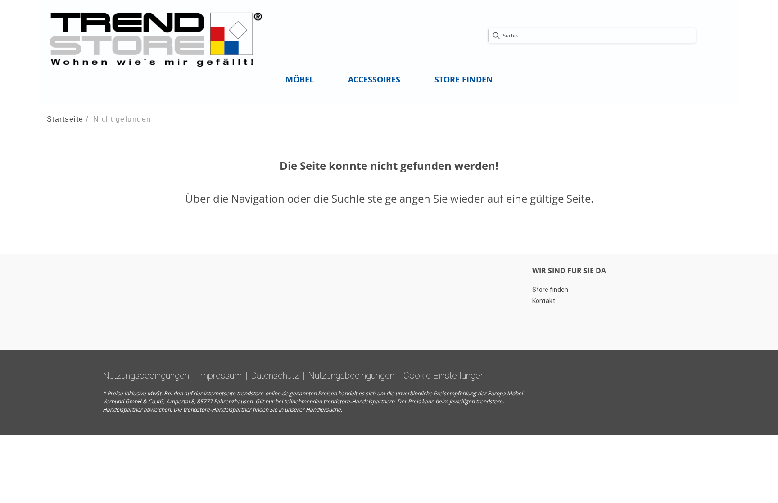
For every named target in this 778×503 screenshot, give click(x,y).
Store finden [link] (550, 289)
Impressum (220, 375)
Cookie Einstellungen (444, 375)
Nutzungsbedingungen (146, 375)
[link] (299, 79)
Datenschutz (275, 375)
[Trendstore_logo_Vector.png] (156, 39)
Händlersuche (323, 409)
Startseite (65, 119)
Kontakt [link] (543, 300)
